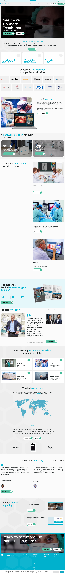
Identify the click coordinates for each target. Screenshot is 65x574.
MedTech (19, 363)
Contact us (39, 393)
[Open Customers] (35, 3)
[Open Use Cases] (30, 3)
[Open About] (48, 3)
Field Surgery (20, 376)
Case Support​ (36, 224)
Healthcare (52, 363)
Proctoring (35, 262)
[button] (55, 310)
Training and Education (39, 185)
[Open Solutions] (40, 3)
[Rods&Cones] (4, 3)
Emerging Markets (54, 376)
